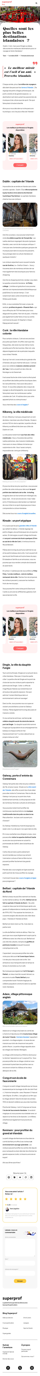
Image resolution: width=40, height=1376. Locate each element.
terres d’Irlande (27, 87)
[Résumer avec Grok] (25, 1177)
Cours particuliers (8, 1323)
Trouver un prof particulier (26, 1350)
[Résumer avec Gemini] (20, 1177)
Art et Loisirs (27, 1318)
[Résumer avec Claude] (14, 1177)
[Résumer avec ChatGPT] (8, 1177)
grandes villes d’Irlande (28, 526)
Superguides (7, 1333)
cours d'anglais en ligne (27, 878)
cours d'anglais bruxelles (26, 513)
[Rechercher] (36, 3)
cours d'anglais (22, 405)
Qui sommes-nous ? (27, 1356)
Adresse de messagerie (12, 1269)
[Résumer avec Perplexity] (31, 1177)
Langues (26, 1323)
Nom (6, 1259)
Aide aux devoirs (8, 1318)
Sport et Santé (28, 1328)
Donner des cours (8, 1359)
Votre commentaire (10, 1237)
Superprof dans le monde (8, 1352)
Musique (5, 1328)
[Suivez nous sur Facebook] (8, 1368)
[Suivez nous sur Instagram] (32, 1368)
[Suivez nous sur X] (20, 1368)
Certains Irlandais (22, 1037)
